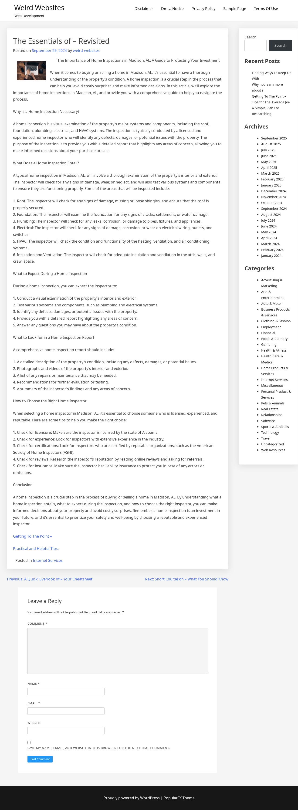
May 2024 (268, 232)
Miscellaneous (272, 385)
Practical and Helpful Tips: (36, 548)
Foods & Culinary (274, 338)
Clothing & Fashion (276, 321)
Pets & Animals (272, 403)
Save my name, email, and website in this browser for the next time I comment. (98, 748)
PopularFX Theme (179, 797)
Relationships (271, 415)
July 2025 (268, 150)
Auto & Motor (271, 303)
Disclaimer (144, 8)
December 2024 (273, 191)
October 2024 (271, 202)
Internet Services (48, 560)
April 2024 (269, 238)
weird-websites (86, 50)
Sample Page (234, 8)
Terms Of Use (266, 8)
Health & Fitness (274, 350)
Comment (37, 623)
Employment (271, 327)
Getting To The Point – (32, 536)
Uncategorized (272, 444)
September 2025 (274, 138)
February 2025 (272, 179)
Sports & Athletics (275, 426)
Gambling (269, 344)
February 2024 (272, 249)
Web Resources (273, 450)
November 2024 (273, 197)
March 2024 (270, 244)
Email (33, 703)
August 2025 (271, 144)
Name (33, 683)
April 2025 (269, 167)
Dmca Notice (172, 8)
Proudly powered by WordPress (132, 797)
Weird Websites (39, 7)
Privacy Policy (203, 8)
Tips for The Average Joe (271, 102)
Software (268, 421)
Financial (268, 333)
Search (250, 37)
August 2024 (271, 214)
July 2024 (268, 220)
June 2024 (269, 226)
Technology (270, 432)
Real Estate (269, 409)
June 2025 (269, 156)
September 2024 (274, 208)
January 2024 (271, 255)
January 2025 (271, 185)
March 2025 (270, 173)
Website (34, 723)
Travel (266, 438)
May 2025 (268, 161)
